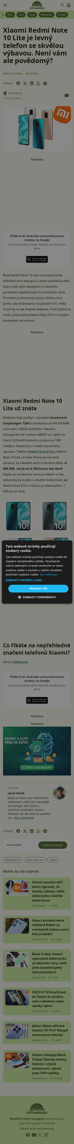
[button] (37, 580)
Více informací (49, 574)
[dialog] (37, 572)
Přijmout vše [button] (38, 588)
